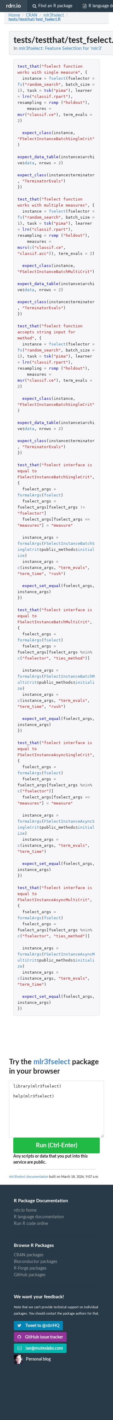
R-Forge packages (30, 1268)
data (29, 163)
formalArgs (29, 495)
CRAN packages (28, 1255)
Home (14, 15)
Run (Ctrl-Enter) (56, 1145)
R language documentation (39, 1217)
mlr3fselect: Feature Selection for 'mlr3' (60, 48)
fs (19, 84)
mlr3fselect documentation (28, 1176)
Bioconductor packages (35, 1262)
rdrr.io (13, 5)
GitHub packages (30, 1275)
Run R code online (31, 1224)
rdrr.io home (25, 1210)
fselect (57, 78)
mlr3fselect (51, 1062)
